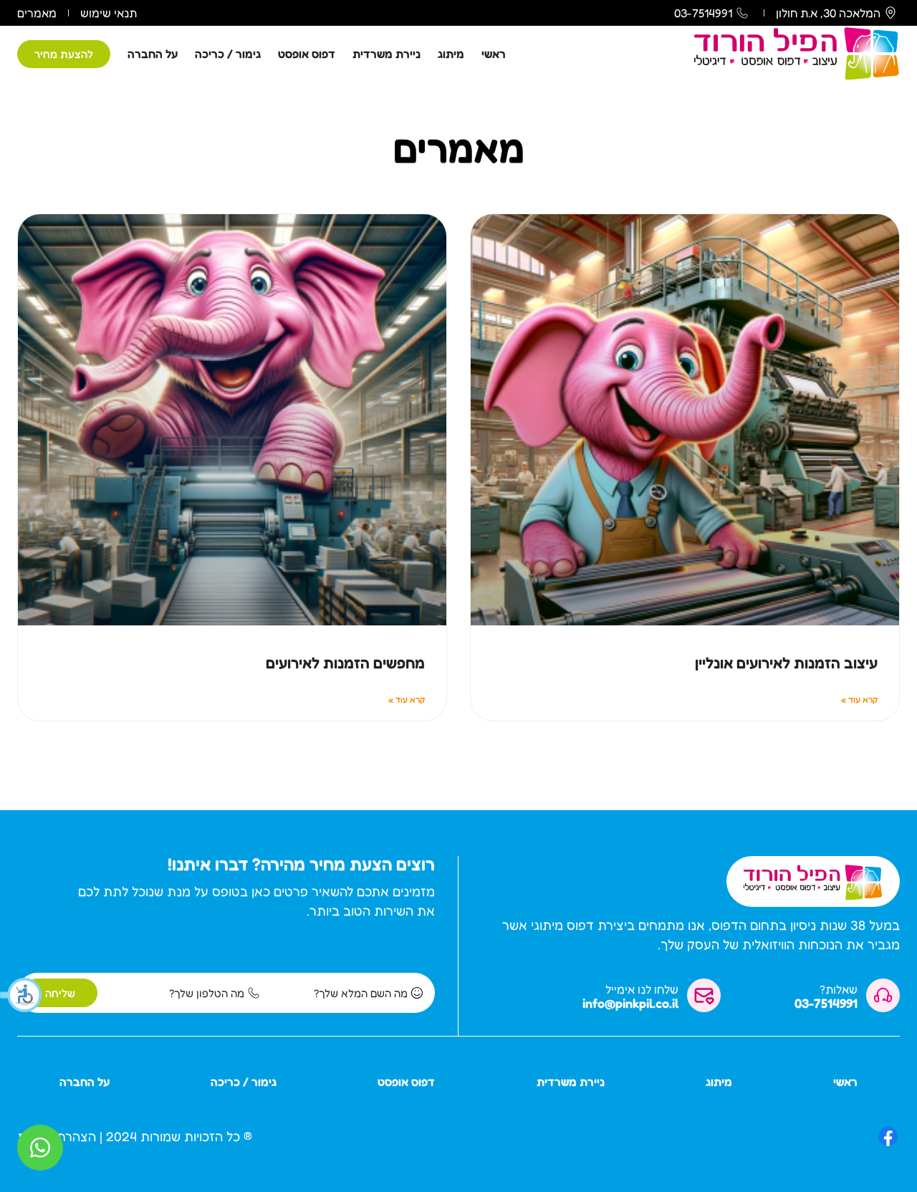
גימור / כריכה (228, 54)
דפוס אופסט (306, 54)
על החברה (153, 54)
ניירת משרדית (386, 54)
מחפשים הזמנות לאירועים (345, 663)
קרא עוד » (859, 699)
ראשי (493, 54)
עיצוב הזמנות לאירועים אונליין (786, 663)
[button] (21, 995)
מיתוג (451, 54)
